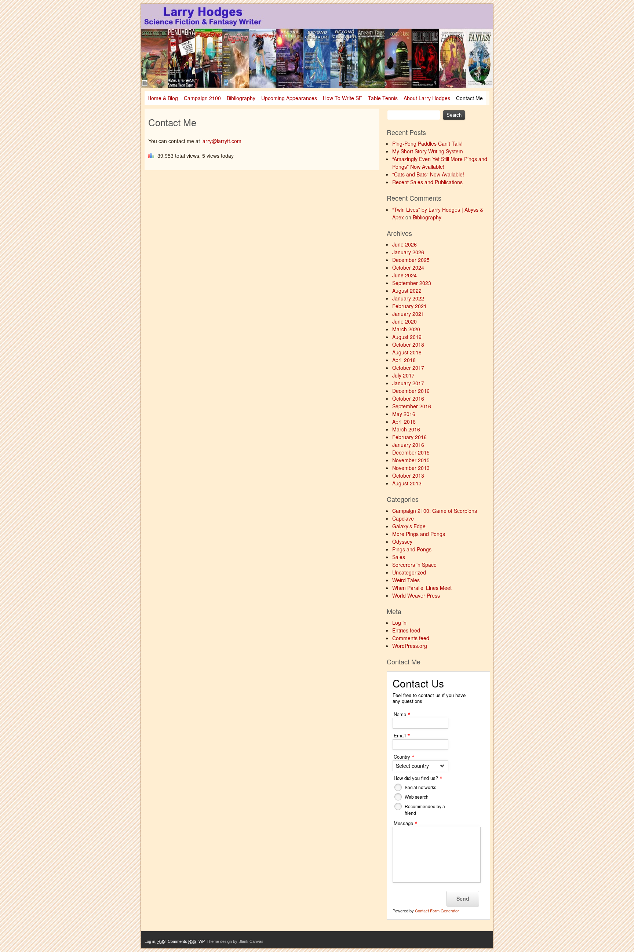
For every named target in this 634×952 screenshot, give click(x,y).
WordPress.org (409, 645)
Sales (398, 557)
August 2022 (407, 290)
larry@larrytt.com (221, 141)
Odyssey (402, 541)
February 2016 (409, 437)
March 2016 (406, 429)
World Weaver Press (416, 595)
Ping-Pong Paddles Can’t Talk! (427, 143)
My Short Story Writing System (427, 151)
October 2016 (408, 398)
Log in (399, 622)
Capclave (403, 518)
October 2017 (408, 367)
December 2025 (411, 259)
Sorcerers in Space (414, 564)
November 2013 (411, 467)
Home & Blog (162, 98)
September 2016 (411, 406)
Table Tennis (383, 98)
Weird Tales (406, 580)
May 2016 (403, 413)
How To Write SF (342, 98)
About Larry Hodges (427, 98)
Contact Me (469, 98)
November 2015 (411, 460)
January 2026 (408, 252)
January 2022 (408, 298)
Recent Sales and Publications (427, 182)
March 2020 (406, 329)
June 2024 (404, 275)
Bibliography (241, 98)
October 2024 (408, 267)
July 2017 (403, 375)
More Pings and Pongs (418, 533)
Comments (182, 941)
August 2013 (407, 483)
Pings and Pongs (411, 549)
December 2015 (411, 452)
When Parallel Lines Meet (422, 587)
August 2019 (407, 336)
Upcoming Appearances (289, 98)
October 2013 (408, 475)
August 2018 (407, 352)
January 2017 (408, 383)
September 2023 (411, 283)
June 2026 (404, 244)
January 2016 (408, 444)
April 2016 (404, 421)
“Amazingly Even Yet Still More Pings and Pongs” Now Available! (439, 162)
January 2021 (408, 313)
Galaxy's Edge (409, 526)
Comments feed (410, 638)
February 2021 (409, 306)
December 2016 (411, 390)
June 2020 (404, 321)
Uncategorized (409, 572)
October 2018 (408, 344)
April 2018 (404, 360)
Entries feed (406, 630)
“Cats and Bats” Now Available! (428, 174)
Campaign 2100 (202, 98)
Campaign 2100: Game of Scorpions (434, 510)
